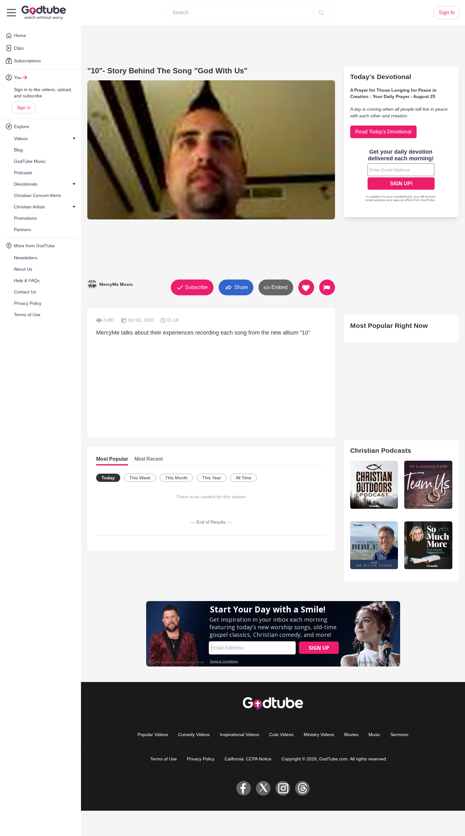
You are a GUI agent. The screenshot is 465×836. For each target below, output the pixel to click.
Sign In (24, 107)
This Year (211, 477)
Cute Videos (281, 734)
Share (240, 287)
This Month (176, 477)
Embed (279, 287)
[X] (263, 788)
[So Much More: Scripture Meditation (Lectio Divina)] (428, 545)
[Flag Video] (327, 287)
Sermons (399, 734)
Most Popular (112, 459)
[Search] (321, 12)
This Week (140, 477)
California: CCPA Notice (248, 758)
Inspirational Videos (239, 734)
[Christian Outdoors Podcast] (374, 485)
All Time (243, 477)
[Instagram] (283, 788)
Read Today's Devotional (383, 131)
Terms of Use (163, 758)
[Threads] (302, 788)
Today (108, 477)
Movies (351, 734)
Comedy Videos (194, 734)
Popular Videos (153, 734)
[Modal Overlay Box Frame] (401, 176)
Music (374, 734)
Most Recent (148, 459)
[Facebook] (243, 788)
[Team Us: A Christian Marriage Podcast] (428, 485)
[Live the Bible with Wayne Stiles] (374, 545)
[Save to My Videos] (306, 287)
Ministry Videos (319, 734)
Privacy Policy (200, 758)
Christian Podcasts (380, 450)
